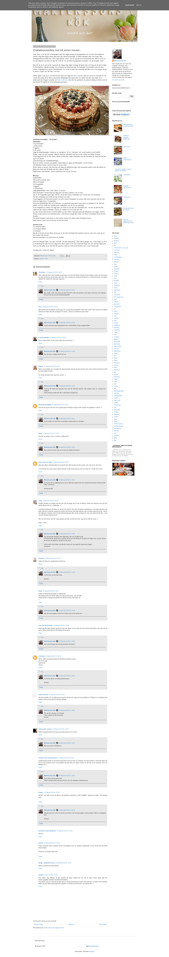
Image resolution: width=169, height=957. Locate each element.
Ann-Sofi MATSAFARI (45, 625)
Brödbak (116, 241)
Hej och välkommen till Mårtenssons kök (128, 221)
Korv (115, 320)
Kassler (116, 318)
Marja (40, 433)
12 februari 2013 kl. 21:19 (60, 404)
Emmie (41, 792)
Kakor (115, 311)
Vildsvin (116, 431)
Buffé (115, 243)
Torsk (115, 419)
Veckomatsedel (118, 426)
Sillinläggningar (119, 391)
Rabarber (117, 370)
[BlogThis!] (63, 256)
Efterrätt (41, 258)
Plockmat (117, 363)
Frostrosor (42, 272)
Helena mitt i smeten (45, 729)
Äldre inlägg (103, 924)
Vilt (115, 433)
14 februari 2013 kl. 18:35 (67, 810)
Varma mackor (118, 424)
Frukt (115, 276)
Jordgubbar (117, 306)
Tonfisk (116, 417)
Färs (115, 278)
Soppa (116, 398)
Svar (42, 286)
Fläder (116, 266)
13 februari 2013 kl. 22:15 (66, 758)
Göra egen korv (118, 297)
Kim (40, 307)
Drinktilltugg (117, 257)
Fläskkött (116, 269)
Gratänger (117, 290)
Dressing (116, 252)
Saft (115, 384)
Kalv (115, 316)
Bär (115, 245)
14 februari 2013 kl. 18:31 (67, 676)
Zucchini (116, 435)
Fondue (116, 271)
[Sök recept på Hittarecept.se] (92, 946)
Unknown (42, 656)
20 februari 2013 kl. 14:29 (63, 863)
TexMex (116, 412)
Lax (115, 334)
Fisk (115, 264)
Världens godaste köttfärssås (126, 137)
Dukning (116, 259)
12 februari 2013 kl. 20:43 (50, 307)
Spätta (116, 403)
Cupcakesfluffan (44, 337)
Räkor (116, 379)
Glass (115, 283)
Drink (115, 255)
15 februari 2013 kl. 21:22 (52, 843)
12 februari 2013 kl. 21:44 (51, 433)
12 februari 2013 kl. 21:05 (52, 366)
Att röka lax (126, 197)
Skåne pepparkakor (127, 158)
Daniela (41, 875)
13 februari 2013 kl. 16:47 (57, 694)
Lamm (116, 332)
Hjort (115, 299)
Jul (115, 309)
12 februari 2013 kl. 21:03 (67, 322)
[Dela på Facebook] (67, 256)
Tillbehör (116, 414)
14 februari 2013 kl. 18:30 (67, 641)
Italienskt (116, 304)
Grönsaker (117, 295)
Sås (115, 407)
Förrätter (116, 280)
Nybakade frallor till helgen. (128, 209)
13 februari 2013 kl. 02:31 (53, 558)
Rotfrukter (117, 377)
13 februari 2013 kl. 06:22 (51, 591)
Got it (138, 5)
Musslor (116, 349)
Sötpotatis (117, 410)
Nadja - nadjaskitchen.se (47, 863)
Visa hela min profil (118, 80)
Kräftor (116, 323)
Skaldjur (116, 393)
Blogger (91, 951)
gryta (115, 438)
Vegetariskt (117, 428)
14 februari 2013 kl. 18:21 (67, 418)
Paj (115, 356)
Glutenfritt (117, 285)
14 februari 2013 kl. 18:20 (67, 386)
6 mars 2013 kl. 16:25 (51, 875)
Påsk (115, 367)
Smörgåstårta (118, 395)
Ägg (115, 440)
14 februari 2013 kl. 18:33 (67, 775)
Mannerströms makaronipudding (128, 126)
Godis (115, 288)
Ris (115, 372)
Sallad (116, 386)
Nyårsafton (117, 351)
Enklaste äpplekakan (127, 186)
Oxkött (116, 353)
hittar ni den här (62, 80)
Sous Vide (117, 400)
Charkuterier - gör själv (121, 248)
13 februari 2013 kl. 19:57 (61, 729)
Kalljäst (116, 313)
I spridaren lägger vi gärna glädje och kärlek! (123, 170)
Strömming (117, 405)
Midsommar (117, 346)
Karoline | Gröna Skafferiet (47, 831)
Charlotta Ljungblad (45, 404)
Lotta (40, 500)
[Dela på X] (65, 256)
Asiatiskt (116, 238)
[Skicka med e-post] (60, 256)
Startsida (71, 924)
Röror (115, 381)
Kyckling (116, 327)
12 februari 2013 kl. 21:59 (61, 462)
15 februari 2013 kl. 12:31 (65, 831)
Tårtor (46, 258)
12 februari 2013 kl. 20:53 (58, 337)
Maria (40, 591)
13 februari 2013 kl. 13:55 (61, 625)
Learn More (129, 5)
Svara (40, 282)
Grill (115, 292)
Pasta (115, 358)
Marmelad (117, 344)
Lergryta (116, 337)
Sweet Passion (43, 694)
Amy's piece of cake (45, 462)
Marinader (117, 342)
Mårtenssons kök (49, 290)
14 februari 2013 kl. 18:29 (67, 572)
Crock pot (117, 250)
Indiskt (116, 302)
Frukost (116, 273)
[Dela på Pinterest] (69, 256)
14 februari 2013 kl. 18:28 (67, 534)
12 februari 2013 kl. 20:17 (54, 272)
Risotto (116, 374)
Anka (115, 236)
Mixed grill (126, 147)
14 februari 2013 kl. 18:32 (67, 743)
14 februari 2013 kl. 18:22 (67, 447)
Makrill (116, 339)
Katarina (41, 558)
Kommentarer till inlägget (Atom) (54, 928)
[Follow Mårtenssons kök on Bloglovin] (121, 115)
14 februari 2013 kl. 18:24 (67, 480)
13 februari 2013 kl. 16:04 (53, 656)
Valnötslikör (126, 175)
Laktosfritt (117, 330)
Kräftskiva (117, 325)
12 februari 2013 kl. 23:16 (51, 500)
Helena (41, 366)
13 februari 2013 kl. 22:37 (52, 792)
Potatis (116, 365)
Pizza (115, 360)
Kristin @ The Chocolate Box (48, 758)
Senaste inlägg (38, 924)
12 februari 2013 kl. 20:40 (67, 290)
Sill (115, 388)
